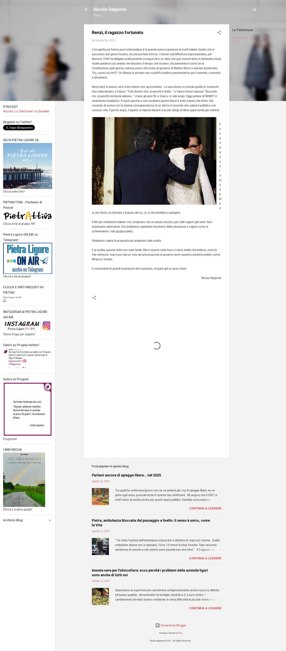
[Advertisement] (259, 104)
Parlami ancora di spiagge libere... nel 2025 (126, 475)
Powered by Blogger (173, 625)
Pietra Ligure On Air (12, 297)
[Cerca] (255, 11)
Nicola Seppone (109, 9)
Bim (180, 633)
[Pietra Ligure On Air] (4, 301)
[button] (219, 33)
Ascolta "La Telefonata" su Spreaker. (26, 111)
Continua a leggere (205, 508)
